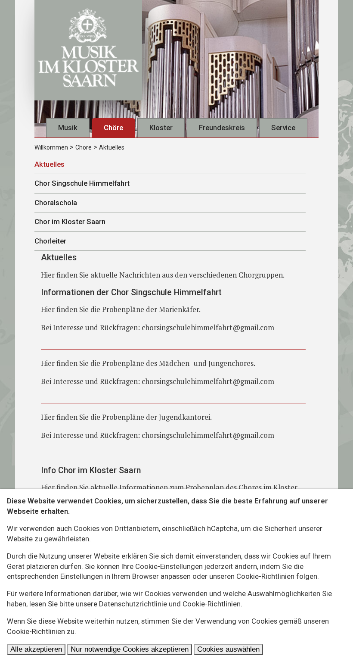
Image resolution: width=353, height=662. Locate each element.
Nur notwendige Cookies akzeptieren (130, 649)
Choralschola (55, 202)
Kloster (161, 127)
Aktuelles (111, 147)
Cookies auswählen (228, 649)
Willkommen (51, 147)
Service (283, 127)
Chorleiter (50, 241)
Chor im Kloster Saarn (69, 221)
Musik (67, 127)
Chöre (113, 127)
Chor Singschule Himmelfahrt (82, 183)
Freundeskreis (222, 127)
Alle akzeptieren (36, 649)
